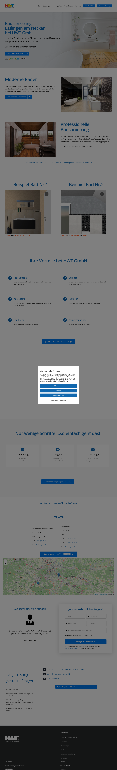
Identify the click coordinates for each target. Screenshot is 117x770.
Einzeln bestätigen (58, 395)
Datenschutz (54, 400)
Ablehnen (58, 390)
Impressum (63, 400)
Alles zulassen (58, 386)
